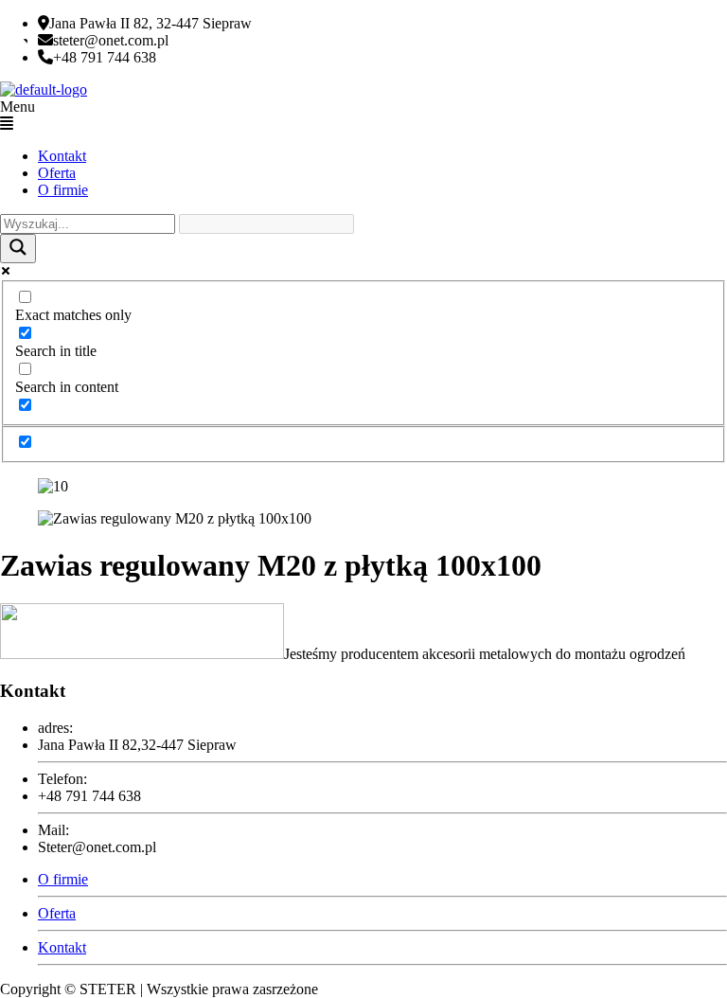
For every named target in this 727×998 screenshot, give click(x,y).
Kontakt (62, 156)
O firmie (63, 190)
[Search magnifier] (18, 248)
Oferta (57, 173)
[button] (363, 115)
